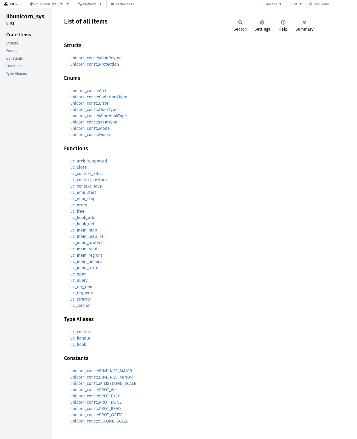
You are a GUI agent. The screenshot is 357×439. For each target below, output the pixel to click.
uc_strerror (80, 299)
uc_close (78, 167)
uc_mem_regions (86, 255)
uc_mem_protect (86, 242)
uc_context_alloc (86, 173)
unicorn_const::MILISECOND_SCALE (103, 383)
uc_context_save (86, 186)
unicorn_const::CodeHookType (98, 96)
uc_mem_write (84, 267)
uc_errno (78, 204)
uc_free (77, 211)
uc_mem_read (83, 248)
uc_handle (80, 338)
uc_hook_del (82, 223)
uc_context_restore (88, 179)
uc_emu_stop (83, 198)
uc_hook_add (83, 217)
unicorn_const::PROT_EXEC (95, 395)
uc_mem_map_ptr (87, 236)
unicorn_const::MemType (93, 122)
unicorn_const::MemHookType (98, 115)
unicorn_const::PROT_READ (95, 408)
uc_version (80, 305)
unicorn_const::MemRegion (96, 57)
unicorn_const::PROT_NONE (96, 402)
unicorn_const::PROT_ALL (93, 389)
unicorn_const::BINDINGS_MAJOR (101, 370)
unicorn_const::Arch (88, 90)
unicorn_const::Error (89, 103)
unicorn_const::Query (90, 134)
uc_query (79, 280)
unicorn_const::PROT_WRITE (96, 414)
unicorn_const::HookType (94, 109)
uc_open (78, 274)
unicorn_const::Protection (94, 64)
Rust (294, 4)
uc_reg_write (82, 292)
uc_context (80, 331)
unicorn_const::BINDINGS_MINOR (101, 377)
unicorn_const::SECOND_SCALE (99, 421)
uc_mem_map (83, 230)
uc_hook (78, 344)
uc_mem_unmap (86, 261)
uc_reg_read (82, 286)
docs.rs (271, 4)
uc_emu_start (83, 192)
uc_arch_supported (88, 161)
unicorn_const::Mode (90, 128)
